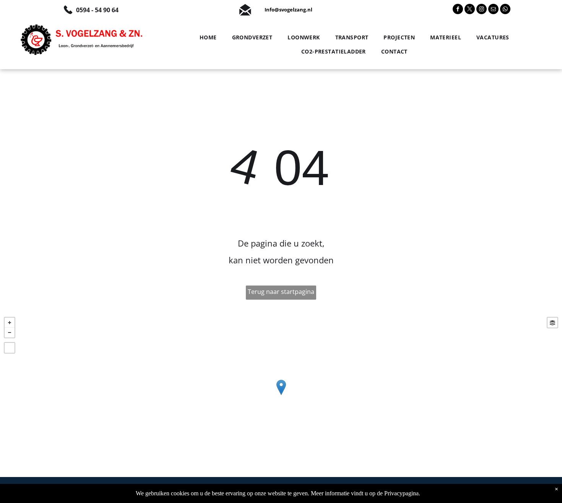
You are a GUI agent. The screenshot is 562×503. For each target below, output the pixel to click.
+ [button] (10, 323)
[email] (493, 10)
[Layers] (552, 323)
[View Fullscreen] (10, 348)
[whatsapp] (505, 10)
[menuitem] (206, 37)
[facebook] (458, 10)
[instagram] (481, 10)
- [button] (10, 332)
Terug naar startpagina (281, 291)
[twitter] (470, 10)
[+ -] (281, 395)
